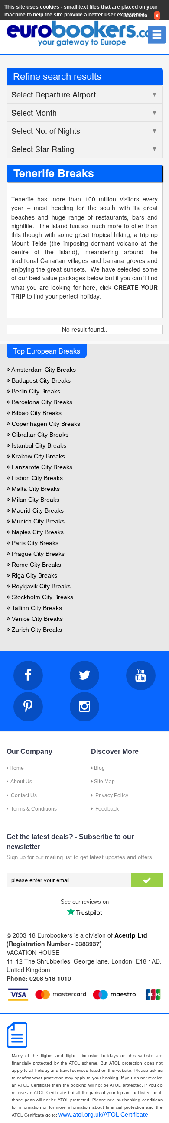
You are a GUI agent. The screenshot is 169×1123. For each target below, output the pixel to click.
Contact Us (22, 795)
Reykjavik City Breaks (40, 586)
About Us (20, 782)
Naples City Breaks (37, 532)
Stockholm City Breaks (41, 597)
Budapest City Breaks (40, 380)
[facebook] (28, 675)
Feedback (106, 809)
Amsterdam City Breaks (43, 369)
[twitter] (84, 675)
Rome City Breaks (35, 564)
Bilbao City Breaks (36, 412)
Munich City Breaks (37, 521)
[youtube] (141, 675)
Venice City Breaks (36, 618)
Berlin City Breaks (35, 391)
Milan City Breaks (34, 499)
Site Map (104, 782)
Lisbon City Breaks (36, 477)
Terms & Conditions (32, 809)
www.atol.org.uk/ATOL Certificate (103, 1114)
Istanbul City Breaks (38, 445)
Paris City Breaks (34, 542)
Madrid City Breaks (37, 510)
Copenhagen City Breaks (45, 423)
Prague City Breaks (37, 553)
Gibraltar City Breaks (39, 434)
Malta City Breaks (35, 488)
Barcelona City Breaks (41, 402)
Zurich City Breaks (36, 629)
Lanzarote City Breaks (41, 467)
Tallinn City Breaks (36, 607)
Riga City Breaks (33, 575)
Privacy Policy (110, 795)
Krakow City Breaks (37, 456)
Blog (99, 768)
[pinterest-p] (28, 706)
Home (16, 768)
